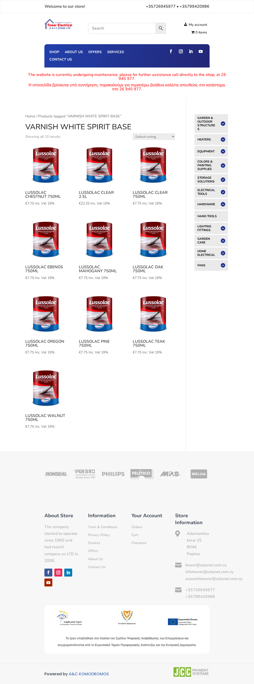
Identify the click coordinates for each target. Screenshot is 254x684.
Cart (134, 535)
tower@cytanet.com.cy (205, 565)
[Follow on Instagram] (181, 51)
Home (30, 116)
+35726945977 (200, 590)
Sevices (94, 543)
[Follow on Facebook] (171, 51)
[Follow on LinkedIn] (191, 51)
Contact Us (60, 60)
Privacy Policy (99, 535)
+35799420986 (200, 596)
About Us (74, 52)
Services (115, 52)
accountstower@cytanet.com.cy (213, 578)
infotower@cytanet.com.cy (209, 572)
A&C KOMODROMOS (89, 674)
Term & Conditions (102, 527)
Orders (136, 527)
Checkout (138, 543)
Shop (54, 52)
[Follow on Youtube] (201, 51)
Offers (95, 52)
